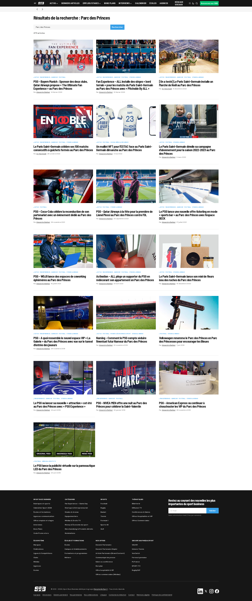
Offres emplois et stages (43, 520)
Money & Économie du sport (120, 334)
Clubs (35, 557)
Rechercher (117, 27)
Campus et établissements (76, 549)
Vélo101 (135, 545)
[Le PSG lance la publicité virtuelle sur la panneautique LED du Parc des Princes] (64, 439)
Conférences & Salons (141, 512)
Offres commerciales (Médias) (108, 574)
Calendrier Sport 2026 (42, 508)
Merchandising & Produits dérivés (79, 529)
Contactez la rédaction (117, 595)
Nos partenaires (76, 595)
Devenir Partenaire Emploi (106, 549)
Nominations (70, 533)
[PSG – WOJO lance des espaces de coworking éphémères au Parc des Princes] (63, 251)
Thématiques (137, 499)
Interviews (37, 525)
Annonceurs (46, 595)
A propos (36, 595)
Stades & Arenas (135, 77)
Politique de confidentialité (162, 595)
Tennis (103, 516)
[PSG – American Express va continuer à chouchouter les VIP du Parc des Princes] (189, 378)
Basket (103, 512)
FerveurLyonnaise (139, 557)
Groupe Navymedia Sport (143, 541)
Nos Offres (100, 541)
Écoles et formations (42, 512)
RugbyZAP (136, 570)
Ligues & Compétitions (42, 553)
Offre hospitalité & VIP (105, 570)
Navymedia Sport (101, 589)
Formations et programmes (76, 553)
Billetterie (136, 504)
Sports (104, 499)
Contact (131, 595)
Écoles (67, 545)
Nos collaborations (91, 595)
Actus (36, 77)
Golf (102, 529)
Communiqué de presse (105, 557)
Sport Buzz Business (42, 499)
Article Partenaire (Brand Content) (110, 553)
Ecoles (36, 570)
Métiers (68, 557)
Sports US (104, 525)
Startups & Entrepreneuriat (76, 508)
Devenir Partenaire (103, 545)
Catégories (70, 499)
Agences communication (43, 516)
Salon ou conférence (104, 562)
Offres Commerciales (140, 520)
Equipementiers (71, 516)
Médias (36, 562)
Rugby (103, 508)
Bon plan (99, 566)
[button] (35, 3)
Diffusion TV (137, 508)
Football (62, 77)
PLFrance (136, 562)
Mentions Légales (143, 595)
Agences (37, 566)
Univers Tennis (138, 549)
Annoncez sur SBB (209, 3)
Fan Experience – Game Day (76, 504)
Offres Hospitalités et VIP (142, 516)
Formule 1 (104, 520)
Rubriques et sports (41, 504)
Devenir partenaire (61, 595)
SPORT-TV (136, 566)
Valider (212, 510)
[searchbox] (71, 27)
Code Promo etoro (41, 533)
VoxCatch (136, 553)
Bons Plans (37, 529)
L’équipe (103, 595)
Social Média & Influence (119, 142)
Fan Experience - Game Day (49, 77)
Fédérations (38, 549)
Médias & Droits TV (49, 461)
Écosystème (38, 541)
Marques (37, 545)
